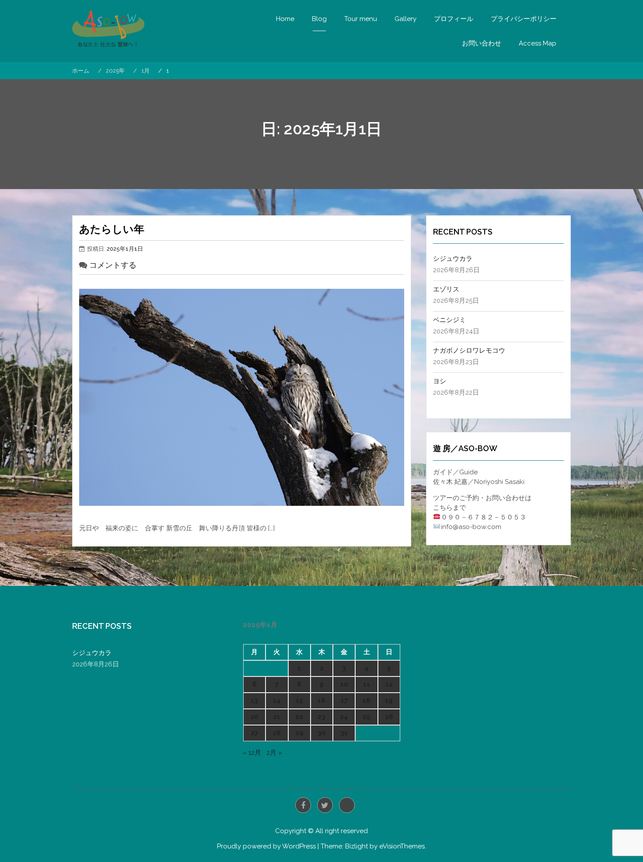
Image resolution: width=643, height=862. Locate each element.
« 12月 (252, 753)
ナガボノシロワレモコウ (469, 350)
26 (389, 717)
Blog (319, 19)
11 (366, 684)
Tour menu (360, 19)
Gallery (405, 19)
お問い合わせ (481, 43)
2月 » (274, 753)
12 (389, 684)
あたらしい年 (111, 229)
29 (299, 733)
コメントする (112, 265)
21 (276, 717)
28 (277, 733)
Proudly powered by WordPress (266, 846)
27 (254, 733)
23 (321, 717)
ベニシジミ (449, 320)
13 (254, 700)
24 (344, 717)
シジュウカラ (452, 259)
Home (285, 19)
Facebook (303, 805)
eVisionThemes (402, 846)
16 (321, 700)
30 (322, 733)
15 (299, 700)
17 (344, 700)
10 (344, 684)
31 (344, 733)
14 (277, 700)
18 (366, 700)
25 (366, 717)
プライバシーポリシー (523, 19)
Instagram (347, 805)
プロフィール (453, 19)
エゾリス (446, 289)
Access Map (537, 43)
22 (299, 717)
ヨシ (439, 381)
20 (254, 717)
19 (389, 700)
